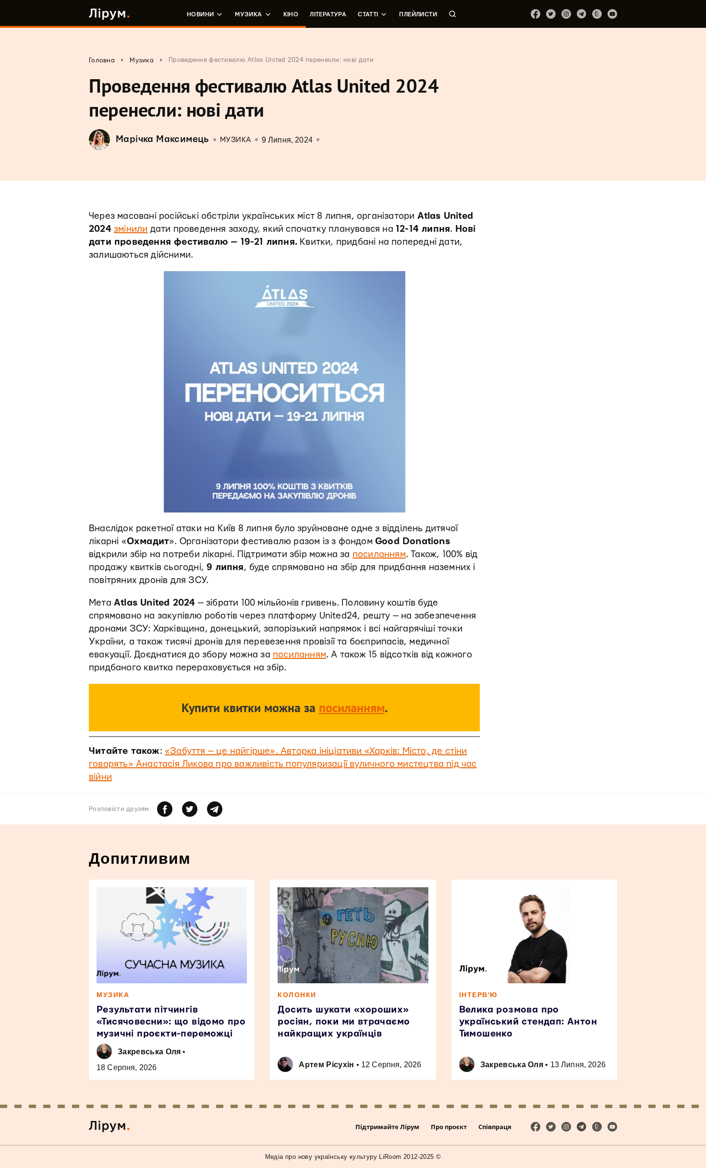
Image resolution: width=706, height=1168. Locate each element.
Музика (248, 14)
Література (328, 14)
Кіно (291, 14)
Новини (200, 14)
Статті (368, 14)
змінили (130, 229)
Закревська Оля (149, 1052)
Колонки (297, 995)
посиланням (379, 554)
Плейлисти (418, 14)
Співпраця (494, 1126)
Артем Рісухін (326, 1065)
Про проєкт (449, 1126)
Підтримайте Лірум (387, 1126)
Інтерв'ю (478, 995)
